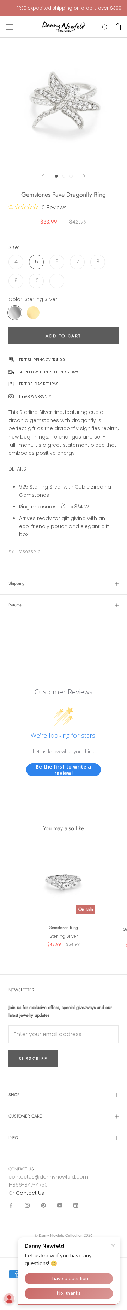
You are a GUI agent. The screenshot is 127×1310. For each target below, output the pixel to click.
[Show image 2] (63, 176)
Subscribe (33, 1058)
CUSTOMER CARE (25, 1116)
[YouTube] (59, 1205)
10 (36, 280)
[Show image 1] (56, 176)
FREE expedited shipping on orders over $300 (68, 8)
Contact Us (30, 1192)
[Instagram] (27, 1205)
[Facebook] (10, 1205)
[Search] (105, 27)
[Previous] (43, 175)
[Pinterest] (43, 1205)
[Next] (84, 175)
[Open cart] (118, 26)
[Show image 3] (71, 176)
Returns (15, 605)
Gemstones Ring (63, 927)
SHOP (14, 1094)
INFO (13, 1137)
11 (56, 280)
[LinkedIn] (75, 1205)
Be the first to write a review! (63, 769)
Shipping (16, 583)
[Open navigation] (9, 27)
